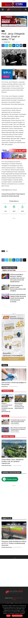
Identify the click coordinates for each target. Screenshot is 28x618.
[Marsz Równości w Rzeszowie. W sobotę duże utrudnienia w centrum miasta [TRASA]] (5, 429)
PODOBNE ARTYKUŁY (9, 268)
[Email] (24, 45)
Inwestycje (4, 538)
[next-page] (5, 306)
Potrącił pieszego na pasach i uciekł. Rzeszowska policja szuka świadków (18, 421)
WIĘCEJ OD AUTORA (9, 270)
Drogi (16, 401)
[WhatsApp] (10, 45)
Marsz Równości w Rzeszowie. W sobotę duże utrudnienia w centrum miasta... (18, 429)
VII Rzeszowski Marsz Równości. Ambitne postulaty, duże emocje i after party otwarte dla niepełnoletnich (17, 278)
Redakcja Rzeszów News (7, 547)
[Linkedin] (13, 45)
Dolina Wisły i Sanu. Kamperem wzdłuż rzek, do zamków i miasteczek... (13, 461)
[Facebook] (3, 45)
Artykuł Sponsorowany (6, 465)
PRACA (4, 365)
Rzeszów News (7, 42)
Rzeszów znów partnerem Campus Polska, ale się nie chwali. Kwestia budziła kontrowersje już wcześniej (18, 298)
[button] (2, 9)
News (10, 28)
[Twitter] (6, 45)
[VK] (21, 45)
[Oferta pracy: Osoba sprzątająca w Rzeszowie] (14, 374)
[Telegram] (17, 45)
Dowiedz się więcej (17, 615)
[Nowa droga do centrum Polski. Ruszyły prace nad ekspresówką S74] (21, 398)
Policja (5, 416)
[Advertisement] (14, 233)
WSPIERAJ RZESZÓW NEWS (11, 472)
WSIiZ (7, 251)
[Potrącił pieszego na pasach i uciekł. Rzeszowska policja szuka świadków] (5, 287)
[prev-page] (3, 306)
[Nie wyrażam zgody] (26, 611)
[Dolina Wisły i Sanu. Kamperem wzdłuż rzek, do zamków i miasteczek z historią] (14, 449)
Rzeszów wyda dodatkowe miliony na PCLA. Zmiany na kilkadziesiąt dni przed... (14, 543)
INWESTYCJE (6, 518)
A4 (2, 401)
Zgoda (8, 615)
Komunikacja (7, 391)
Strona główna (5, 28)
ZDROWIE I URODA (8, 436)
